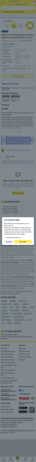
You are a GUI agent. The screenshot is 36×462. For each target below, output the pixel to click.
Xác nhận (23, 242)
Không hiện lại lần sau (13, 237)
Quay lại (9, 242)
